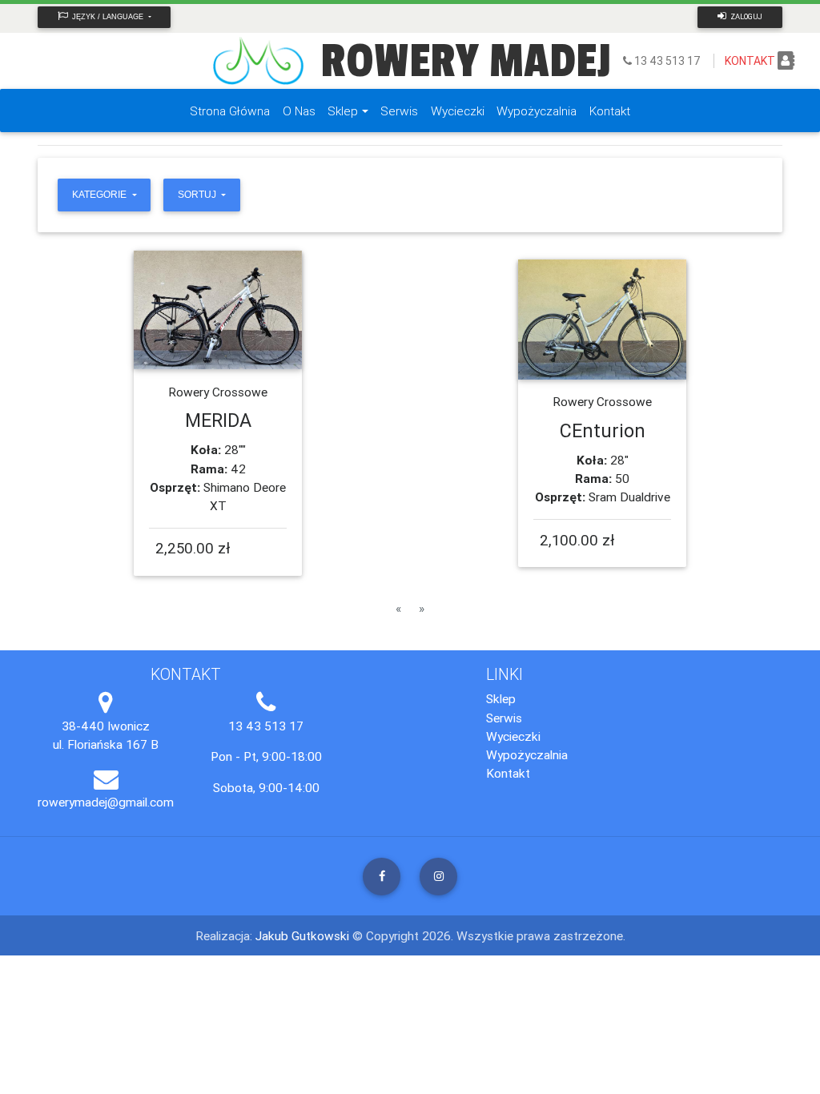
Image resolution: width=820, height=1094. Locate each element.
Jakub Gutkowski (303, 935)
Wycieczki (513, 736)
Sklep (501, 698)
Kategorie (100, 194)
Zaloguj (745, 17)
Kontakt (508, 773)
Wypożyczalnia (527, 754)
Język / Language (108, 17)
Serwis (504, 718)
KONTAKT (750, 61)
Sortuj (198, 194)
